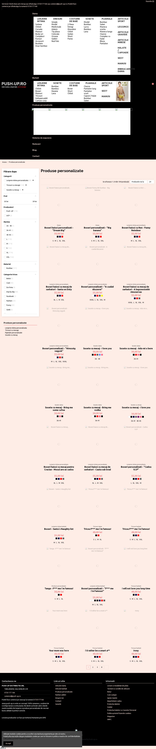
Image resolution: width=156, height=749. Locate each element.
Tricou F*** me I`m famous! (97, 529)
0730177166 (42, 4)
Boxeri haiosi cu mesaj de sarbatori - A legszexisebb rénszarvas (136, 289)
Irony (136, 650)
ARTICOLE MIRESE (123, 41)
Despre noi (59, 698)
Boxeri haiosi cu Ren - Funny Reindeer (136, 229)
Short (70, 36)
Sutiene (38, 24)
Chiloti (38, 27)
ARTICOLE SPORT (123, 20)
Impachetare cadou (114, 701)
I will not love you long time (136, 588)
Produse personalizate (15, 323)
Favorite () (150, 1)
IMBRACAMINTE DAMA (123, 70)
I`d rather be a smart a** (97, 650)
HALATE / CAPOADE (123, 50)
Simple (54, 22)
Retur (109, 692)
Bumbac (87, 24)
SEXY (120, 58)
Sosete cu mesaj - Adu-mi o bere (136, 348)
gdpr (3, 747)
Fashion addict (60, 695)
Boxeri (38, 91)
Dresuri (57, 19)
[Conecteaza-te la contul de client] (146, 85)
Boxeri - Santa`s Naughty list (58, 529)
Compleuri (39, 36)
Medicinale (56, 27)
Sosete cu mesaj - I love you (97, 348)
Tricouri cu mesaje (12, 330)
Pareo (70, 39)
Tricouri (38, 96)
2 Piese (71, 24)
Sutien (70, 34)
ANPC (109, 719)
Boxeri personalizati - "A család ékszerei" (97, 288)
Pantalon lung (90, 89)
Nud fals (55, 41)
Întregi (70, 27)
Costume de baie (74, 20)
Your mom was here (59, 650)
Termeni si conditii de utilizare (118, 689)
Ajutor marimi (112, 698)
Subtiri (54, 39)
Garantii (58, 704)
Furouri (38, 39)
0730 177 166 (9, 693)
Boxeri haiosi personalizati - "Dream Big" (58, 229)
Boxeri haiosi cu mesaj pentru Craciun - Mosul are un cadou (59, 468)
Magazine (111, 716)
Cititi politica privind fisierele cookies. (17, 739)
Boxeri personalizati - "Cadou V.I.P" (136, 468)
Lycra (86, 27)
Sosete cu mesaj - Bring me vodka (97, 408)
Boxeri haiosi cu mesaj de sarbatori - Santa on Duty (59, 288)
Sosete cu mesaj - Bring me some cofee (59, 408)
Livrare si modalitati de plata (117, 686)
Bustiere (39, 43)
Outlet (109, 707)
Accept (8, 743)
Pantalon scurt (88, 92)
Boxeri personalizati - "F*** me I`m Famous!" (97, 589)
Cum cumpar (112, 695)
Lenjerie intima (42, 20)
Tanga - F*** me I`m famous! (59, 588)
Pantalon (104, 43)
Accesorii (39, 41)
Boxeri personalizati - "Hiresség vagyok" (58, 349)
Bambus (87, 29)
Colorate (55, 34)
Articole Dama (60, 686)
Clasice (103, 34)
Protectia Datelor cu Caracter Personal (121, 710)
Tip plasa (56, 31)
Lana (86, 31)
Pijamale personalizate (13, 333)
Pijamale (107, 19)
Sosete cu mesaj (11, 335)
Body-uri (39, 34)
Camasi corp (41, 100)
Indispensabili (41, 98)
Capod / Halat (90, 96)
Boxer (70, 89)
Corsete (38, 29)
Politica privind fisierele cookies (119, 713)
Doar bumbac (41, 46)
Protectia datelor (113, 704)
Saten (102, 24)
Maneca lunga (106, 31)
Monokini (72, 29)
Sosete (90, 19)
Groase (55, 36)
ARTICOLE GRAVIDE (123, 33)
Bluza (102, 41)
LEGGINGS (123, 26)
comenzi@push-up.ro (59, 4)
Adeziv (55, 29)
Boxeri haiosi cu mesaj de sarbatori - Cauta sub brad (97, 468)
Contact (58, 701)
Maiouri (38, 31)
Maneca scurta (103, 28)
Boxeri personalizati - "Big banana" (97, 229)
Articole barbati (61, 689)
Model (54, 24)
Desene (55, 91)
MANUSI (122, 63)
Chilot (70, 31)
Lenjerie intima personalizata (16, 328)
